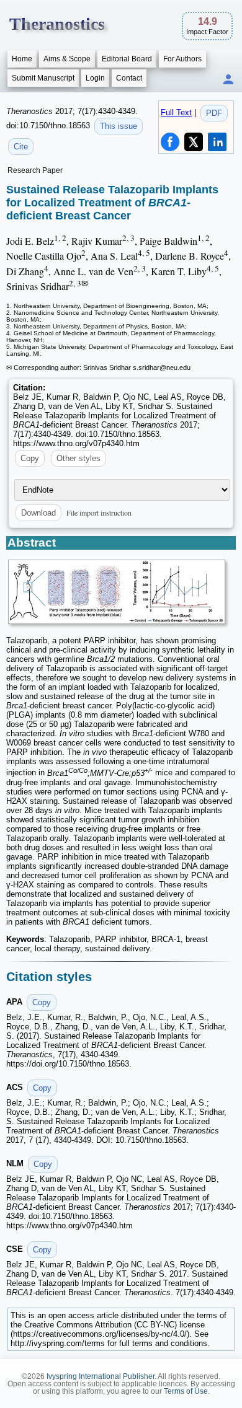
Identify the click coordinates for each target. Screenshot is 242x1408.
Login (95, 78)
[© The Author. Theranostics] (116, 592)
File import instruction (99, 512)
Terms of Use (186, 1391)
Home (22, 59)
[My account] (228, 80)
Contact (129, 78)
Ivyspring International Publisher (101, 1376)
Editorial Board (127, 59)
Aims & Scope (67, 59)
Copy (29, 458)
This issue (118, 126)
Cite (21, 146)
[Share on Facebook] (170, 142)
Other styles (78, 458)
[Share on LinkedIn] (217, 142)
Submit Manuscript (43, 78)
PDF (214, 113)
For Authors (182, 59)
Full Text (176, 112)
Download (38, 512)
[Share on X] (193, 142)
